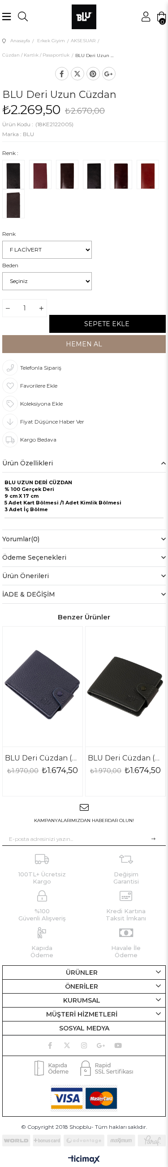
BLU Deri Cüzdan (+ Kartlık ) (42, 758)
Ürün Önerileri (25, 576)
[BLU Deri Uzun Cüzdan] (13, 176)
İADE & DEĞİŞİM (28, 594)
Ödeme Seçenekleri (34, 557)
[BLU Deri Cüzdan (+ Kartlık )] (42, 687)
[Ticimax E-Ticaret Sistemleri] (84, 1160)
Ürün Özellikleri (27, 463)
